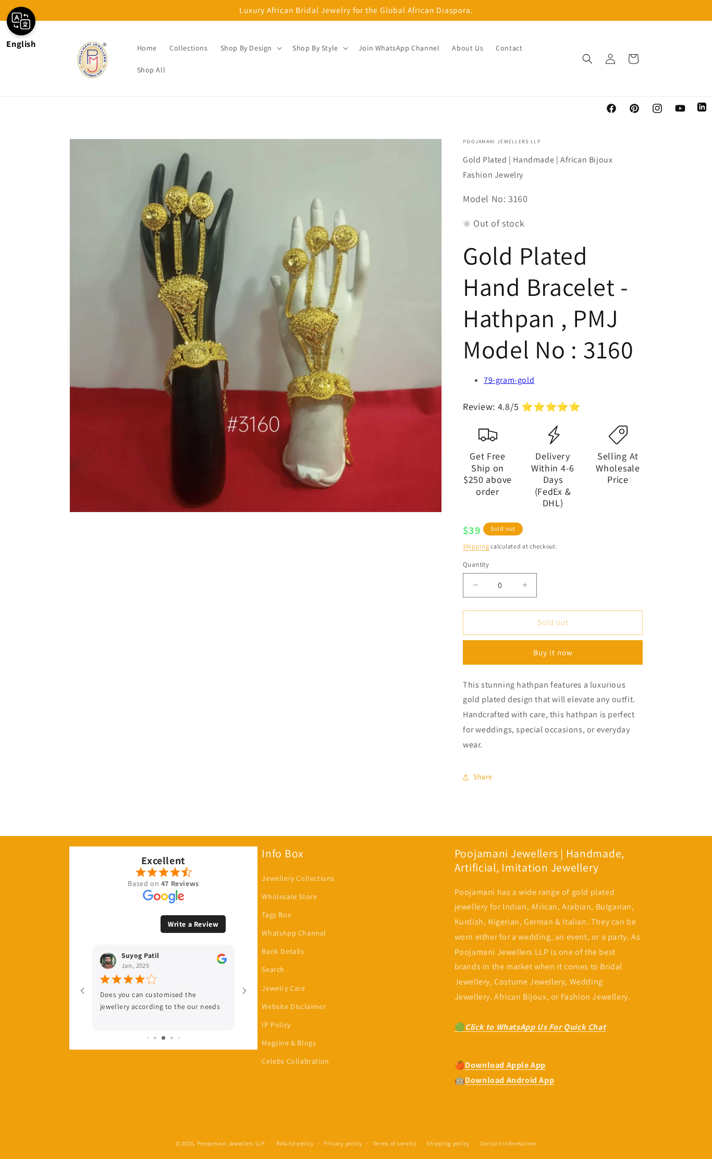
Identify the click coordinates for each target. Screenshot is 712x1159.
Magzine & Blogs (289, 1043)
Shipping (476, 546)
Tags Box (276, 914)
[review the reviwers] (222, 961)
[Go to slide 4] (171, 1038)
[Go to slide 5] (179, 1038)
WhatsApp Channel (294, 933)
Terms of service (394, 1143)
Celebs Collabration (295, 1061)
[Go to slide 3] (163, 1038)
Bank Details (283, 951)
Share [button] (483, 776)
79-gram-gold (509, 380)
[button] (250, 48)
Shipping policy (448, 1143)
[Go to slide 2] (155, 1038)
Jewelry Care (283, 988)
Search (273, 969)
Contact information (508, 1143)
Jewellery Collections (298, 878)
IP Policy (276, 1024)
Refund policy (294, 1143)
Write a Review (193, 924)
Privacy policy (343, 1143)
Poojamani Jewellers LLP (231, 1143)
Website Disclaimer (294, 1006)
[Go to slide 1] (148, 1038)
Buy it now (553, 652)
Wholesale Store (289, 896)
